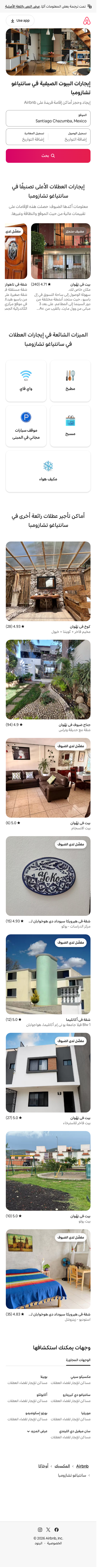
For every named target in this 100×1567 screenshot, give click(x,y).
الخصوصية (54, 1543)
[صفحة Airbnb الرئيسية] (87, 20)
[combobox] (48, 121)
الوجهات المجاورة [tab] (78, 1360)
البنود (38, 1543)
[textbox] (69, 140)
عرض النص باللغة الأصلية (22, 6)
